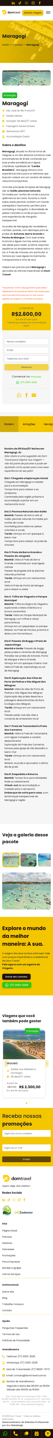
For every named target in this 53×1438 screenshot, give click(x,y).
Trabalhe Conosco (13, 1304)
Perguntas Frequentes (15, 1328)
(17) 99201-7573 (40, 1369)
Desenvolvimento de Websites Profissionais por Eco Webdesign (25, 1424)
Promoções (8, 1255)
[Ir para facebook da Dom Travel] (39, 2)
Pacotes (7, 1237)
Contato (7, 1310)
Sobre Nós (8, 1291)
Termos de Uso (11, 1334)
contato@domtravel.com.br (30, 1375)
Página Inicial (9, 1230)
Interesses (8, 1249)
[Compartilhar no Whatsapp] (19, 395)
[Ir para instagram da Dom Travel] (33, 2)
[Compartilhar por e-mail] (34, 395)
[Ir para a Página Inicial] (11, 13)
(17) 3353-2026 (28, 382)
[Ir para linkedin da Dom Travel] (13, 2)
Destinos (7, 1243)
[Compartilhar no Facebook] (26, 395)
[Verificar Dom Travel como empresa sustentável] (7, 1215)
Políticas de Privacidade (16, 1340)
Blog (4, 1298)
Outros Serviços (11, 1274)
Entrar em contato (16, 976)
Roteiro (9, 424)
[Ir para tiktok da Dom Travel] (19, 2)
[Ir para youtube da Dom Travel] (26, 2)
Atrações (29, 424)
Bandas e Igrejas (11, 1268)
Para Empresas (11, 1261)
